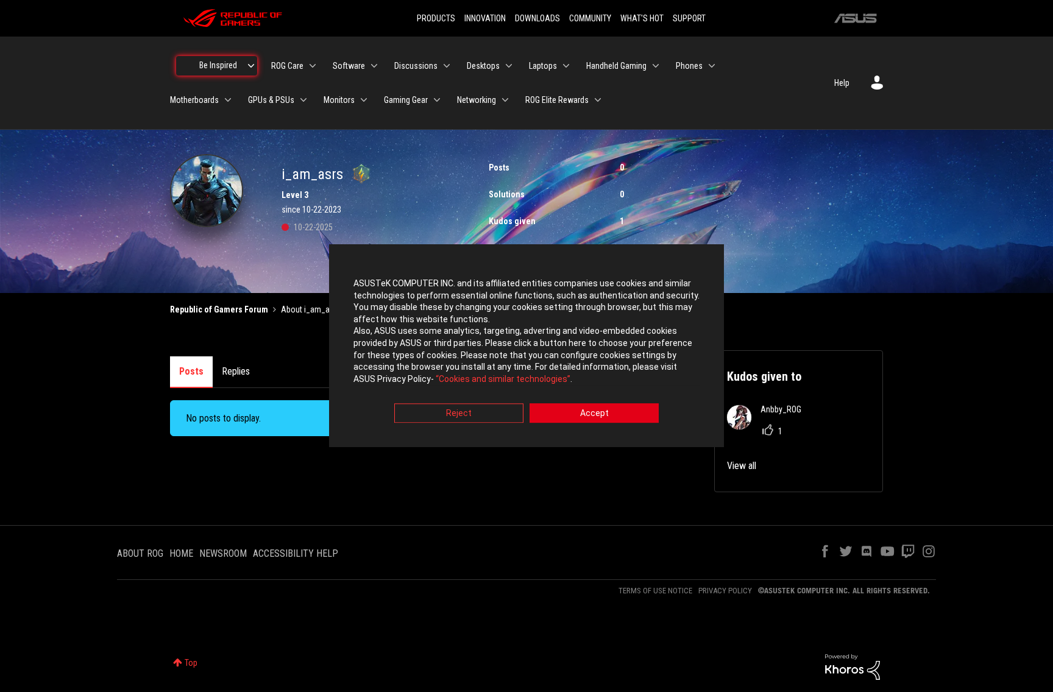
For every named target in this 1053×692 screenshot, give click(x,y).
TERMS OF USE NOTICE (655, 590)
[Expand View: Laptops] (566, 65)
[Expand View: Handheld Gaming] (656, 65)
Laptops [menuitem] (543, 66)
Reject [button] (459, 413)
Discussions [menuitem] (416, 66)
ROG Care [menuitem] (287, 66)
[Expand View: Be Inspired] (251, 66)
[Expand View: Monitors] (364, 99)
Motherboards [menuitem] (194, 100)
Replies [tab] (236, 371)
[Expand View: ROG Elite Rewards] (598, 99)
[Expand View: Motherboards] (228, 99)
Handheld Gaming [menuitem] (616, 66)
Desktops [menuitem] (483, 66)
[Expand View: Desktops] (509, 65)
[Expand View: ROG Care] (313, 65)
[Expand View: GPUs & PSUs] (303, 99)
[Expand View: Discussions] (447, 65)
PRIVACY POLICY (725, 590)
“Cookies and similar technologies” (503, 379)
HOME (181, 553)
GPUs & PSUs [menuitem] (271, 100)
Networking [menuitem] (476, 100)
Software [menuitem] (349, 66)
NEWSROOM (223, 553)
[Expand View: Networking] (505, 99)
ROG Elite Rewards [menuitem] (557, 100)
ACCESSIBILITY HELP (295, 553)
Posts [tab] (191, 371)
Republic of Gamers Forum (219, 309)
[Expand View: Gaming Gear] (437, 99)
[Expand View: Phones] (712, 65)
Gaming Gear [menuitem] (406, 100)
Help (841, 83)
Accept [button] (594, 413)
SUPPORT (689, 18)
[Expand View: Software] (374, 65)
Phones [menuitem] (689, 66)
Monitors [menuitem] (339, 100)
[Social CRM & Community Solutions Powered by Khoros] (852, 666)
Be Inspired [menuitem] (218, 65)
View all (741, 465)
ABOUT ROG (140, 553)
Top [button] (191, 663)
